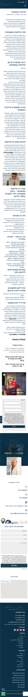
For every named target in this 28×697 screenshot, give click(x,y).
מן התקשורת (20, 657)
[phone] (3, 690)
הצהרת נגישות (20, 665)
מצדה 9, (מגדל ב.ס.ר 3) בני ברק (16, 506)
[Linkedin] (21, 630)
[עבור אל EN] (25, 2)
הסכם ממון (21, 643)
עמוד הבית (23, 14)
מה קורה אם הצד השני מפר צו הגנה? (13, 365)
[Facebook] (15, 630)
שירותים (18, 14)
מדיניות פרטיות (20, 666)
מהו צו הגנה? (17, 345)
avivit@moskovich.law (18, 513)
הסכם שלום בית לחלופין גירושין (16, 640)
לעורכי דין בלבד (20, 661)
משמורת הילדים (8, 152)
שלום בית (21, 647)
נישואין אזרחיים (20, 645)
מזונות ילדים (20, 642)
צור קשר (21, 663)
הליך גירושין (12, 319)
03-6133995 (22, 334)
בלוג (22, 659)
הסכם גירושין (20, 638)
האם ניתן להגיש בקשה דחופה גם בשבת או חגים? (14, 359)
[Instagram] (18, 630)
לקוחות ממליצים (20, 655)
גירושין (21, 636)
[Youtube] (24, 630)
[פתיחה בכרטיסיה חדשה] (3, 694)
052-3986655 (13, 334)
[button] (14, 345)
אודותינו (21, 653)
